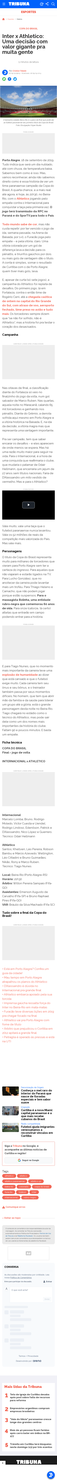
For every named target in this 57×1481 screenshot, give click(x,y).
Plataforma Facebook (25, 1236)
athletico (9, 1176)
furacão (9, 1192)
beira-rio (9, 1186)
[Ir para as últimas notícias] (42, 4)
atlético (23, 1176)
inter (34, 1192)
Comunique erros (15, 1207)
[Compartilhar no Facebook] (9, 79)
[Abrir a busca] (53, 4)
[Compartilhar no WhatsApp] (4, 79)
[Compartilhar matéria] (47, 4)
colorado (23, 1186)
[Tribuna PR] (29, 1462)
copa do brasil (42, 1186)
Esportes (28, 12)
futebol (22, 1192)
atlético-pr (36, 1181)
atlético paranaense (15, 1181)
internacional (11, 1197)
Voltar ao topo (12, 1218)
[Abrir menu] (4, 4)
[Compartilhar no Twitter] (15, 79)
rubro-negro (30, 1197)
